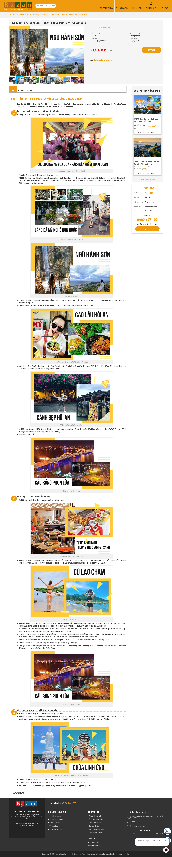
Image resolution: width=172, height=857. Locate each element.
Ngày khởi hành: (135, 34)
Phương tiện (137, 124)
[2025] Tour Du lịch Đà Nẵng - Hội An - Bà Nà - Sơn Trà (146, 120)
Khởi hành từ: (96, 34)
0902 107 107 (136, 821)
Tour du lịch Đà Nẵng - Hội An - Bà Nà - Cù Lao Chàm (147, 162)
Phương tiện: (96, 39)
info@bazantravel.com (138, 826)
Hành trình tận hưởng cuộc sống (13, 9)
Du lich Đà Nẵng (99, 60)
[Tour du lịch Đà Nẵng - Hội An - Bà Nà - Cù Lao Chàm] (147, 147)
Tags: (91, 60)
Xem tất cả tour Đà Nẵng (147, 180)
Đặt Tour (151, 50)
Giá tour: (136, 192)
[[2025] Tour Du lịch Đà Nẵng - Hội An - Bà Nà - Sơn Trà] (147, 104)
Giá (155, 124)
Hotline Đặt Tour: (55, 803)
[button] (82, 28)
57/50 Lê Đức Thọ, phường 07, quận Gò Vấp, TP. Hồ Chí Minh (147, 817)
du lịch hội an (109, 60)
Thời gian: (133, 39)
